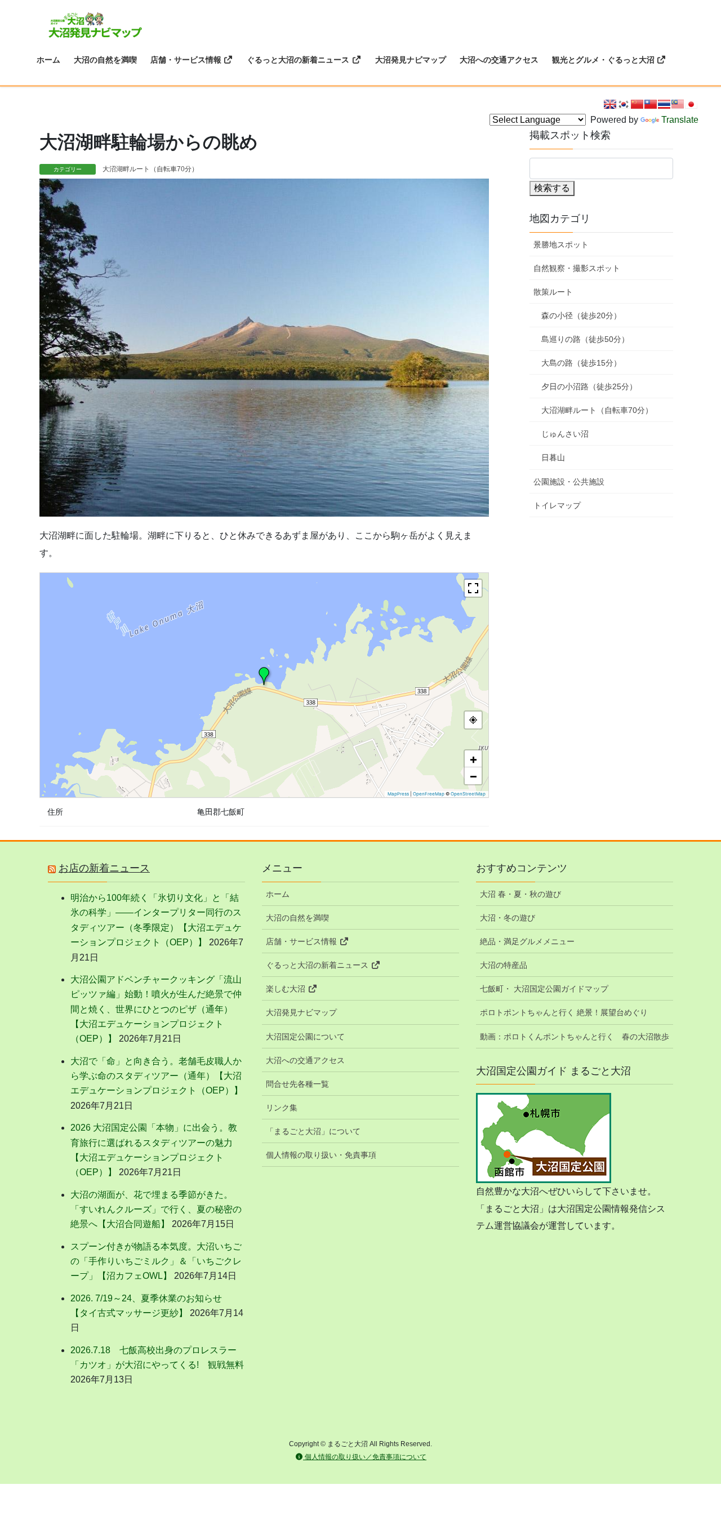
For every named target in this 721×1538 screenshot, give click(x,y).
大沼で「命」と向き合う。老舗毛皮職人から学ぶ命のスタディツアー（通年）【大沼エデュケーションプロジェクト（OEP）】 (156, 1076)
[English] (610, 104)
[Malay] (677, 104)
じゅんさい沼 (565, 433)
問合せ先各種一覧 (297, 1083)
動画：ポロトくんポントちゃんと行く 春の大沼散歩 (574, 1036)
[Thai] (664, 104)
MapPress (398, 794)
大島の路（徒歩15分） (581, 362)
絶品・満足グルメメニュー (527, 941)
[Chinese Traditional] (650, 104)
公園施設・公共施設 (568, 481)
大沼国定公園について (305, 1036)
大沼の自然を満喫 (297, 917)
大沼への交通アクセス (305, 1060)
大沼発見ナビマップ (301, 1012)
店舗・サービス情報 (302, 941)
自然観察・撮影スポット (576, 268)
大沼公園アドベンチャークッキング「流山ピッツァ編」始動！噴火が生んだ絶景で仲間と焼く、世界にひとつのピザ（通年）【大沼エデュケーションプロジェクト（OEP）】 (156, 1009)
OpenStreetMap (468, 794)
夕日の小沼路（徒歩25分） (589, 386)
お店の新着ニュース (104, 868)
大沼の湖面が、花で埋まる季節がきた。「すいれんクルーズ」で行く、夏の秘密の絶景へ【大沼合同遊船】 (156, 1209)
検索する (552, 188)
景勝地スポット (561, 244)
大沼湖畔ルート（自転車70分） (150, 169)
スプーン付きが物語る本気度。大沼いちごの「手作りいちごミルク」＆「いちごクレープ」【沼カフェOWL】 (156, 1261)
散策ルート (553, 291)
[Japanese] (691, 104)
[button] (264, 676)
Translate (679, 120)
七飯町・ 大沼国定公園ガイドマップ (544, 988)
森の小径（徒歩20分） (581, 315)
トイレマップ (557, 505)
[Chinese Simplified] (637, 104)
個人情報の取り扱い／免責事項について (364, 1457)
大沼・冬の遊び (507, 917)
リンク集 (281, 1107)
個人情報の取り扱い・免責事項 (321, 1154)
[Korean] (623, 104)
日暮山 (553, 457)
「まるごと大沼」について (313, 1131)
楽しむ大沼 (287, 988)
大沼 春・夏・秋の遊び (520, 894)
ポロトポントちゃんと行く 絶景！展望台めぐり (564, 1012)
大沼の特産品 (503, 965)
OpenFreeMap (428, 794)
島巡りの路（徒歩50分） (585, 339)
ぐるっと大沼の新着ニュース (318, 965)
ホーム (278, 894)
